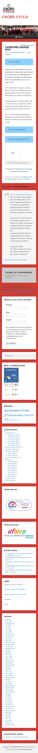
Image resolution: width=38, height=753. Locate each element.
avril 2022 (8, 669)
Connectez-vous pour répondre (16, 260)
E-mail (8, 320)
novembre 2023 (9, 644)
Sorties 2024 (11, 472)
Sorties (7, 459)
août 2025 (8, 626)
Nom (7, 312)
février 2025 (8, 632)
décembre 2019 (9, 706)
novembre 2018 (9, 725)
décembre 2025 (9, 624)
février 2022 (8, 673)
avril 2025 (8, 628)
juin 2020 (8, 696)
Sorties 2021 (11, 466)
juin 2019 (8, 714)
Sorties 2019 (11, 461)
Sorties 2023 (11, 470)
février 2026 (8, 621)
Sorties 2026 (11, 476)
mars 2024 (8, 640)
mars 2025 (8, 630)
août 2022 (8, 667)
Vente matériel (9, 480)
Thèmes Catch (27, 749)
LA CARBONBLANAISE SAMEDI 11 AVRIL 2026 (19, 566)
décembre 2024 (9, 634)
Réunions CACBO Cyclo (12, 457)
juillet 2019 (8, 712)
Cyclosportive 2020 (13, 437)
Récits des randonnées (11, 449)
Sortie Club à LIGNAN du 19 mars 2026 (16, 561)
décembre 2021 (9, 677)
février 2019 (8, 722)
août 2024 (8, 638)
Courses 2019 (11, 453)
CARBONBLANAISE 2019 (20, 737)
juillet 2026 (8, 619)
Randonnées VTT (14, 419)
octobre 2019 (9, 708)
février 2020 (8, 702)
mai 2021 (8, 681)
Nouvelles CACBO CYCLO (13, 447)
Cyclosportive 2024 (13, 443)
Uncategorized (9, 478)
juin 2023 (8, 650)
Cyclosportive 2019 (13, 435)
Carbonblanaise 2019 (21, 169)
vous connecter (16, 275)
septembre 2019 (10, 710)
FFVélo (6, 604)
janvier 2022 (8, 675)
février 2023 (8, 656)
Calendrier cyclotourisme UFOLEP (15, 589)
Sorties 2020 (11, 463)
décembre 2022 (9, 661)
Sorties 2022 (11, 468)
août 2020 (8, 694)
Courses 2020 (11, 455)
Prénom (9, 305)
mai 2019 (8, 716)
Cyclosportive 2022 (13, 439)
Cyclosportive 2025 (13, 445)
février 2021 (8, 683)
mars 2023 (8, 654)
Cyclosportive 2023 (13, 441)
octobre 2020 (9, 689)
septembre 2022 (10, 665)
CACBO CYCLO (15, 17)
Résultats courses (10, 451)
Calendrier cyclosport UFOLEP (13, 584)
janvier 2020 (8, 704)
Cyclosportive (9, 433)
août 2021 (8, 679)
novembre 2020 (9, 687)
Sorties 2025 (11, 474)
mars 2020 (8, 700)
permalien (27, 179)
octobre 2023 (9, 646)
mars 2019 (8, 720)
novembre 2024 (9, 636)
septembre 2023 (10, 648)
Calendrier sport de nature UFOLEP (15, 594)
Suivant (31, 45)
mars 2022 (8, 671)
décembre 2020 (9, 685)
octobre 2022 (9, 663)
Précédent (23, 45)
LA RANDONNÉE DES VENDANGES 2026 (17, 557)
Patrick (22, 52)
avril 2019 (8, 718)
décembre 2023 (9, 642)
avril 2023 (8, 652)
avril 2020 (8, 698)
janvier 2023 (8, 658)
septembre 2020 (10, 692)
